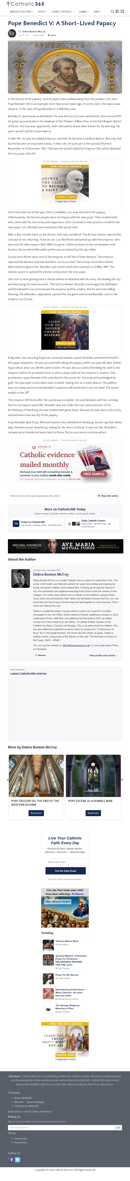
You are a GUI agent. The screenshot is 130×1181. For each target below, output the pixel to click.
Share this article (109, 496)
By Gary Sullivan (62, 1012)
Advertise (19, 1102)
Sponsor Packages (35, 1102)
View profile (38, 35)
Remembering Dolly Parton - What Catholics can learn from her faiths (70, 992)
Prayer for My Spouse (67, 975)
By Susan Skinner (63, 978)
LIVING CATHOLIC (62, 11)
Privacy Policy (20, 1142)
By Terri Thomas (62, 968)
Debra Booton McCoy (34, 31)
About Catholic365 (23, 1098)
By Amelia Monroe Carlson (66, 999)
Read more (36, 813)
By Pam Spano (61, 944)
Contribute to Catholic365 (26, 1106)
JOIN (96, 11)
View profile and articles (104, 655)
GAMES (83, 11)
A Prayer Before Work (66, 941)
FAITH (42, 11)
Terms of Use (20, 1138)
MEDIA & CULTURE (21, 11)
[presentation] (8, 779)
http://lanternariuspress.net (76, 645)
